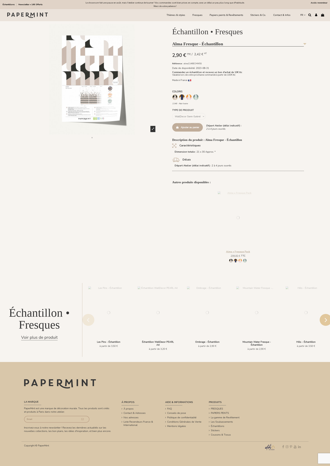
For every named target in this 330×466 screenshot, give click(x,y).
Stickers (215, 430)
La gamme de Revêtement (225, 417)
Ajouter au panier (190, 127)
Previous (88, 320)
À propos (129, 408)
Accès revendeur (319, 2)
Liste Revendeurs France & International (138, 423)
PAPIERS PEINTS (220, 413)
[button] (92, 137)
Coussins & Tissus (221, 434)
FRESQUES (217, 408)
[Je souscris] (82, 419)
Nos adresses (131, 417)
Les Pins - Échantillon (108, 342)
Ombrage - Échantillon (207, 342)
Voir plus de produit (39, 337)
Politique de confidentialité (181, 417)
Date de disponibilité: (183, 68)
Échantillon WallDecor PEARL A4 (158, 343)
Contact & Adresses (135, 413)
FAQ (169, 408)
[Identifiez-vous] (316, 15)
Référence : (177, 63)
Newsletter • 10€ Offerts (30, 4)
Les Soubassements (222, 421)
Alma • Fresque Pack (238, 251)
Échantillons (9, 4)
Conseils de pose (176, 413)
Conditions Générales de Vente (184, 421)
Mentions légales (176, 426)
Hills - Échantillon (306, 342)
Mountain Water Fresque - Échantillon (257, 343)
